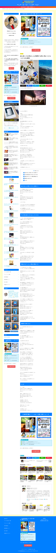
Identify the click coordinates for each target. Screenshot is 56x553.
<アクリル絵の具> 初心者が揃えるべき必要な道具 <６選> (11, 259)
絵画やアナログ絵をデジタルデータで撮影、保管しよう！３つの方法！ (11, 239)
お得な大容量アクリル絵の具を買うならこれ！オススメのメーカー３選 (11, 218)
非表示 (38, 170)
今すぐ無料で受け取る (36, 451)
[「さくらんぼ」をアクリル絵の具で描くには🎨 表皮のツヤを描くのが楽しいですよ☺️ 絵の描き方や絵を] (15, 303)
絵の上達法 (21, 53)
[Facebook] (37, 499)
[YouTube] (46, 499)
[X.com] (32, 499)
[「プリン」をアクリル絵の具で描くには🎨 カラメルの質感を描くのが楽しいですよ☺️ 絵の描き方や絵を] (7, 303)
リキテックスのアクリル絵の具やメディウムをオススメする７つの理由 (11, 225)
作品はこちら (11, 68)
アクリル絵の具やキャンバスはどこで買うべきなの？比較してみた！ (11, 198)
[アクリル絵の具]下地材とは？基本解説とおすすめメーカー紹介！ (11, 252)
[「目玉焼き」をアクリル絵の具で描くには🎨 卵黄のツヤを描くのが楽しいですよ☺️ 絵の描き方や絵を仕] (7, 318)
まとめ (25, 180)
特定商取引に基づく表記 (32, 549)
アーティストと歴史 (7, 274)
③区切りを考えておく (28, 178)
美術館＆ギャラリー (7, 284)
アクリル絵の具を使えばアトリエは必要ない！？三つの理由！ (10, 266)
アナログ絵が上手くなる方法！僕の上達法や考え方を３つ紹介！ (11, 211)
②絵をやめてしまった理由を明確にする (31, 176)
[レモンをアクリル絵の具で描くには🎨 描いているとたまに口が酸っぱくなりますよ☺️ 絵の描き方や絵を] (15, 326)
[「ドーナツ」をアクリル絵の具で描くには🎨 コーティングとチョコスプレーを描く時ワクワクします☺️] (7, 311)
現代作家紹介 (6, 525)
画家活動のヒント (7, 279)
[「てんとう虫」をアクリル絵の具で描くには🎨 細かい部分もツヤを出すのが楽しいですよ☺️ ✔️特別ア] (15, 318)
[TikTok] (28, 500)
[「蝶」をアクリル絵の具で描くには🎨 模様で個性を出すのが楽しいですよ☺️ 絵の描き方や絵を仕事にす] (7, 326)
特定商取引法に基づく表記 (44, 520)
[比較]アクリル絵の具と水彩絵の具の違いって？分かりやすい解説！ (11, 246)
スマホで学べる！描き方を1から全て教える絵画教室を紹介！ (11, 184)
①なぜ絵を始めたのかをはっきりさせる (31, 174)
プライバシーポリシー (44, 519)
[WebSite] (28, 499)
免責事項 (44, 518)
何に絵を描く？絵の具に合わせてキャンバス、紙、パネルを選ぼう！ (11, 232)
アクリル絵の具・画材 (7, 520)
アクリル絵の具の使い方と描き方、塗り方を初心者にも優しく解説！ (11, 191)
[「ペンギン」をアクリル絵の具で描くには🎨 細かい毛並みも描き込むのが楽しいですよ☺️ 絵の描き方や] (15, 311)
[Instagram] (41, 499)
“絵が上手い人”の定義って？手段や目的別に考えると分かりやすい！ (11, 205)
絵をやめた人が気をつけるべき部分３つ (31, 172)
